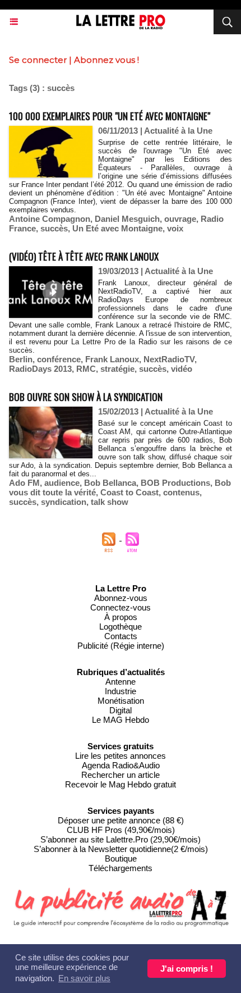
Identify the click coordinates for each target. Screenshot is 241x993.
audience (62, 483)
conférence (59, 359)
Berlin (21, 359)
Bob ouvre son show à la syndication (86, 397)
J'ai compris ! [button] (186, 968)
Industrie (120, 691)
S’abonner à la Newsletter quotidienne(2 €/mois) (121, 849)
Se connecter (38, 59)
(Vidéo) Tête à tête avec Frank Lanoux (84, 256)
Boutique (121, 858)
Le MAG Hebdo (120, 720)
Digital (120, 710)
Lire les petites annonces (120, 755)
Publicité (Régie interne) (120, 645)
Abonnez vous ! (106, 59)
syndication (63, 502)
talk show (109, 502)
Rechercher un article (120, 775)
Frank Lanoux (112, 359)
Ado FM (24, 483)
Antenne (120, 681)
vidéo (181, 368)
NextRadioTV (168, 359)
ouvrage (180, 219)
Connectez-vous (120, 607)
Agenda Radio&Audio (121, 765)
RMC (86, 368)
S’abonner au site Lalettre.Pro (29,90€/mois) (120, 839)
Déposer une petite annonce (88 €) (121, 820)
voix (175, 228)
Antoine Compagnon (49, 219)
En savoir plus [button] (84, 978)
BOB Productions (175, 483)
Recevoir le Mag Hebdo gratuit (120, 784)
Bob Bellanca (110, 483)
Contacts (120, 636)
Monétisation (121, 700)
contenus (181, 492)
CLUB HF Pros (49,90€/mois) (121, 830)
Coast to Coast (129, 492)
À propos (120, 617)
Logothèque (120, 626)
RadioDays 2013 (40, 368)
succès (54, 228)
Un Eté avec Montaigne (117, 228)
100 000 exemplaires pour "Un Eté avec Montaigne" (109, 116)
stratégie (117, 368)
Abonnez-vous (120, 598)
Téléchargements (120, 868)
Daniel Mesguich (127, 219)
